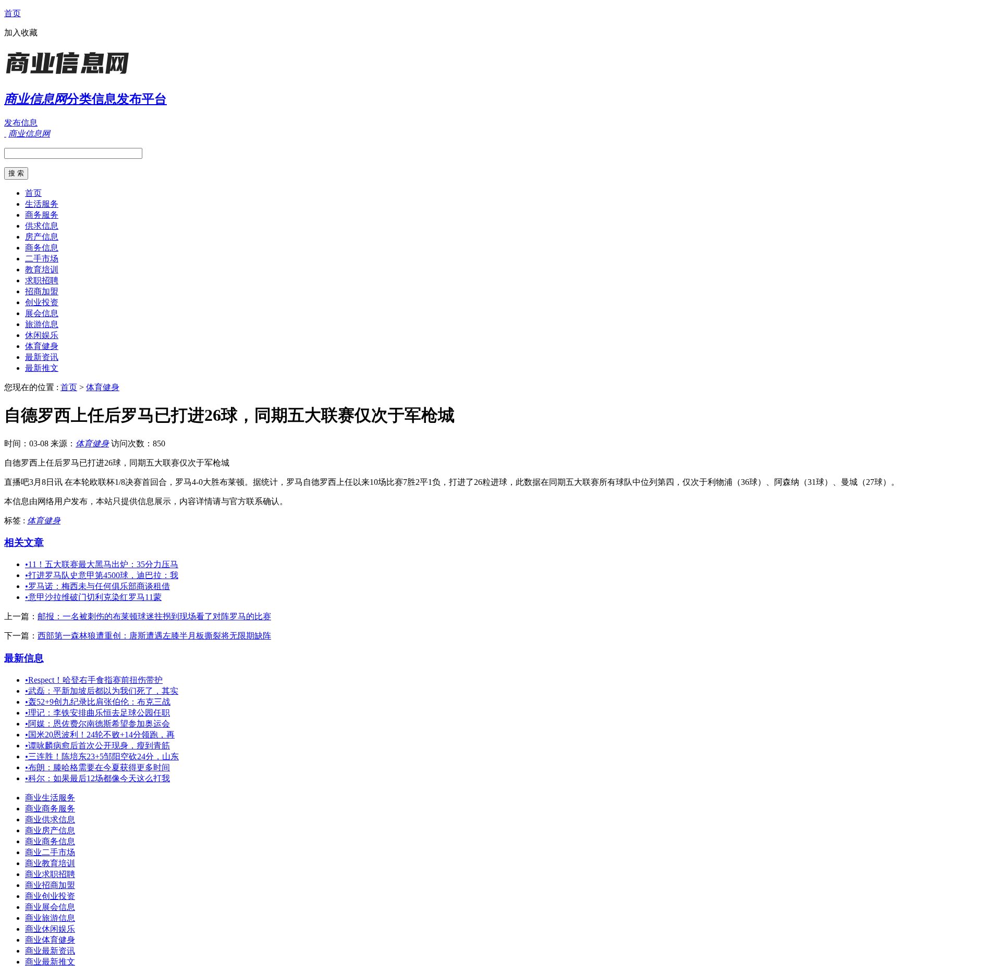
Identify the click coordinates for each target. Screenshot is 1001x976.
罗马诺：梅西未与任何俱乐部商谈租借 (97, 586)
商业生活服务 (50, 797)
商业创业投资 (50, 896)
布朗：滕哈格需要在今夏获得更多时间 (97, 767)
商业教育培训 (50, 863)
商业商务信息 (50, 841)
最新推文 (41, 368)
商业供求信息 (50, 819)
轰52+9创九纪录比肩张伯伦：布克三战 (97, 701)
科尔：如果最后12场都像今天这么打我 (97, 778)
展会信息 (41, 313)
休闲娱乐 (41, 335)
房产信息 (41, 236)
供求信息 (41, 225)
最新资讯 (41, 357)
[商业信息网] (69, 75)
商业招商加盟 (50, 885)
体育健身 (41, 346)
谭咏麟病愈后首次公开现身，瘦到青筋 (97, 745)
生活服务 (41, 203)
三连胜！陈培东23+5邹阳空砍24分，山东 (102, 756)
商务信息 (41, 247)
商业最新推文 (50, 961)
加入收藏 (21, 32)
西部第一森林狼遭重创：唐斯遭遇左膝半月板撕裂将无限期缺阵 (154, 635)
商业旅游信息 (50, 918)
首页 (12, 13)
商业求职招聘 (50, 874)
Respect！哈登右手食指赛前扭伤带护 (94, 679)
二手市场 (41, 258)
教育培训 (41, 269)
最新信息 (24, 658)
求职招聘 (41, 280)
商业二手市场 (50, 852)
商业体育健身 (50, 939)
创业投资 (41, 302)
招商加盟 (41, 291)
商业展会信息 (50, 907)
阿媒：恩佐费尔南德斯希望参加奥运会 (97, 723)
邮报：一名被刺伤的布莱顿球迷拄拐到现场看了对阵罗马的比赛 (154, 616)
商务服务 (41, 214)
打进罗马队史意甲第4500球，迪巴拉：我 (101, 575)
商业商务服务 (50, 808)
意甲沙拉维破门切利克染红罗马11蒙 (93, 597)
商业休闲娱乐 (50, 928)
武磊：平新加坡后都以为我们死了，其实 (101, 690)
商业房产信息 (50, 830)
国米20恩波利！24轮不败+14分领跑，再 (100, 734)
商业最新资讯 (50, 950)
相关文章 (24, 542)
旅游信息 (41, 324)
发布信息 (21, 122)
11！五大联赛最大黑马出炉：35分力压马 (101, 564)
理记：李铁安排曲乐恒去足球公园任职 (97, 712)
